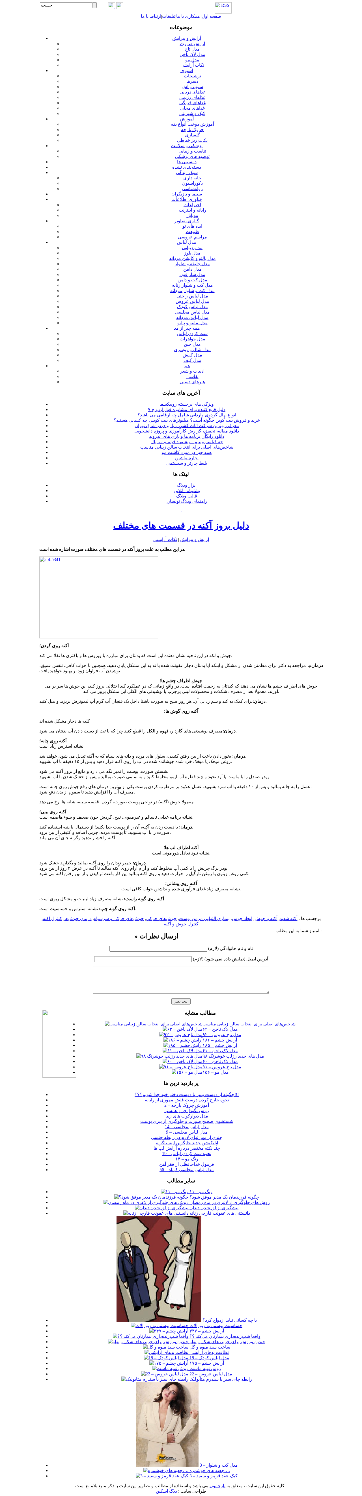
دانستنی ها (187, 161)
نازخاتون (217, 1485)
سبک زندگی (187, 172)
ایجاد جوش (242, 918)
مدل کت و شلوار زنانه (192, 285)
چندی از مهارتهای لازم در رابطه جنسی (186, 1137)
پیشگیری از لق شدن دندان (213, 1207)
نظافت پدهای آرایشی (208, 1352)
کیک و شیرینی (192, 113)
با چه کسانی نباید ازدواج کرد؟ (229, 1320)
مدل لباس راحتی (192, 295)
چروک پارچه (192, 129)
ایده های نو (192, 226)
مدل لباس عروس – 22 (210, 1373)
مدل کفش (192, 355)
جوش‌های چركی (161, 918)
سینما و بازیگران (186, 194)
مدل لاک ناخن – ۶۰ (220, 1061)
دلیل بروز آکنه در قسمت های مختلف (181, 525)
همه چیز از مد (187, 328)
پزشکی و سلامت (186, 145)
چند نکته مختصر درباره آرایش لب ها (187, 1148)
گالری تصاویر (186, 220)
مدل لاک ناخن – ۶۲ (220, 1029)
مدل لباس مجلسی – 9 (187, 1132)
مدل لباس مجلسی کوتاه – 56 (187, 1169)
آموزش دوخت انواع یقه (192, 124)
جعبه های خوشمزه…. (209, 1470)
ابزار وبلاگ (187, 485)
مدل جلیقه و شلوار (192, 263)
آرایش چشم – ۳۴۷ (206, 1330)
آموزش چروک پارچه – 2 (186, 1105)
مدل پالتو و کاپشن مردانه (192, 258)
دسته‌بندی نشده (186, 167)
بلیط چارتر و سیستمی (186, 463)
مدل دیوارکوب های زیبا (186, 1116)
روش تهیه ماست (204, 1368)
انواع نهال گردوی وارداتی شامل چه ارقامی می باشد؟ (186, 414)
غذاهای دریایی (192, 92)
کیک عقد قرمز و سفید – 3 (213, 1475)
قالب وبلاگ (186, 495)
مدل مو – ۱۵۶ (215, 1072)
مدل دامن (192, 269)
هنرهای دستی (192, 381)
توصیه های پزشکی (192, 156)
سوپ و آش (192, 86)
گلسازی (192, 134)
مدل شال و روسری (192, 349)
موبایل (192, 215)
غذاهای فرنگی (192, 102)
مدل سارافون (192, 274)
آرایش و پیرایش (186, 38)
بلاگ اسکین (167, 1491)
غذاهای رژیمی (192, 97)
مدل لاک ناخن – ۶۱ (220, 1050)
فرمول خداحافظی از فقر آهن (186, 1164)
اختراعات (192, 204)
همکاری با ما (188, 16)
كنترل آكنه (52, 918)
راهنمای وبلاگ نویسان (187, 501)
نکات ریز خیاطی (192, 140)
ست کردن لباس (192, 333)
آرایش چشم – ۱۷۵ (206, 1363)
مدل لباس (186, 242)
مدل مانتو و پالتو (192, 322)
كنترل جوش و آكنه (181, 923)
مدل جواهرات (192, 338)
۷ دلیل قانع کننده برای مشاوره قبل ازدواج (186, 409)
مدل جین (192, 344)
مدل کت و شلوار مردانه (192, 290)
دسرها (192, 81)
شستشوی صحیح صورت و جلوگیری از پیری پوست (186, 1121)
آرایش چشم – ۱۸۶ (219, 1040)
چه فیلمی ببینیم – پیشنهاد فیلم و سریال (186, 441)
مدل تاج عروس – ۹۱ (221, 1066)
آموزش (187, 118)
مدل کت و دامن (192, 279)
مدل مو (192, 59)
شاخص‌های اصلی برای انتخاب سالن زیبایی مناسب (186, 447)
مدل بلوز (192, 253)
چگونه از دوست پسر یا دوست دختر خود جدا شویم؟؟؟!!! (187, 1094)
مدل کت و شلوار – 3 (218, 1465)
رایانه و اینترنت (192, 210)
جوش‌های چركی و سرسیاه (119, 918)
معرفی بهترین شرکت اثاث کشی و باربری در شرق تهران (187, 425)
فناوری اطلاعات (186, 199)
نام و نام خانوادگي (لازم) (230, 948)
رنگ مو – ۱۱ (200, 1191)
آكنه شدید (289, 918)
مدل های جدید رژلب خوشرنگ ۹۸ (233, 1056)
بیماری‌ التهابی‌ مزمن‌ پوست (204, 918)
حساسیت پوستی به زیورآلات (215, 1325)
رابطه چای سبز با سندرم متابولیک (220, 1379)
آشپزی (186, 70)
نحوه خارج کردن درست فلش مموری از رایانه (187, 1099)
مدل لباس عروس (192, 301)
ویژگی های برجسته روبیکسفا (187, 404)
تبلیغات (168, 16)
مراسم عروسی (192, 236)
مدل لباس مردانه (192, 317)
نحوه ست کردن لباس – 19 (186, 1153)
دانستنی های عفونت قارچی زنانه (219, 1213)
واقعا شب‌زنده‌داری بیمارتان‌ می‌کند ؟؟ (224, 1336)
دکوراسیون (192, 183)
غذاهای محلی (192, 108)
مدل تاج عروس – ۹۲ (221, 1034)
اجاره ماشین (187, 457)
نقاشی (192, 376)
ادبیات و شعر (192, 371)
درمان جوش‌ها (78, 918)
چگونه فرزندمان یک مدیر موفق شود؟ (223, 1197)
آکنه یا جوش (266, 918)
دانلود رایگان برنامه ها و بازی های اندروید (186, 436)
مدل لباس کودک (192, 306)
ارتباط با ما (151, 16)
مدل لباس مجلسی (192, 312)
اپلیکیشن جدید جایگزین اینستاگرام (187, 1142)
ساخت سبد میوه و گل (209, 1347)
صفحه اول (211, 16)
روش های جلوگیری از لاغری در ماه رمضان (229, 1202)
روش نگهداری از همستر (186, 1110)
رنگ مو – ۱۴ (186, 1158)
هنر (187, 365)
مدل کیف (192, 360)
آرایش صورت (192, 43)
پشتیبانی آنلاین (187, 490)
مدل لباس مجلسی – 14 (187, 1126)
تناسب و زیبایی (192, 151)
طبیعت (192, 231)
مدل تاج (192, 49)
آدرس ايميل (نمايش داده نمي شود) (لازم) (230, 958)
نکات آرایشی (192, 65)
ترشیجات (192, 75)
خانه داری (192, 177)
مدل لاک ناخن (192, 54)
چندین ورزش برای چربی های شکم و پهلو (226, 1341)
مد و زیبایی (192, 247)
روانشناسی (192, 188)
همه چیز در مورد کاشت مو (187, 452)
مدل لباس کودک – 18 (208, 1357)
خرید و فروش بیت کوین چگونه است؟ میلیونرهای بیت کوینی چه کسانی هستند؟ (187, 420)
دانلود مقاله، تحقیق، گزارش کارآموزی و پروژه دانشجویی (186, 431)
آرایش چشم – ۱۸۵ (219, 1045)
